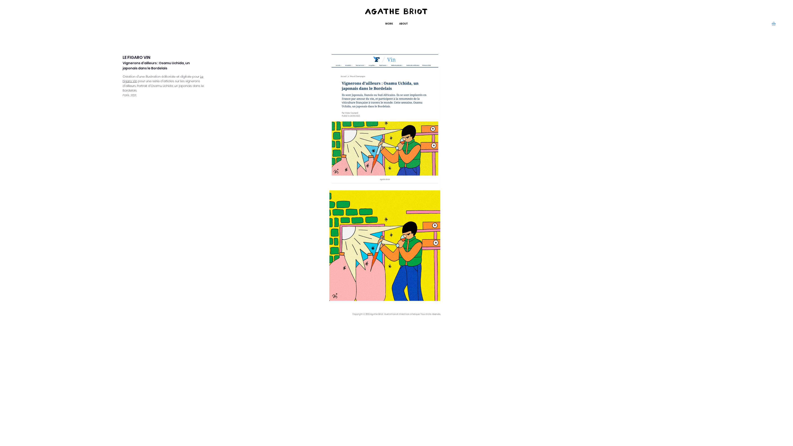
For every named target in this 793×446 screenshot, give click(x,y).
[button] (776, 24)
